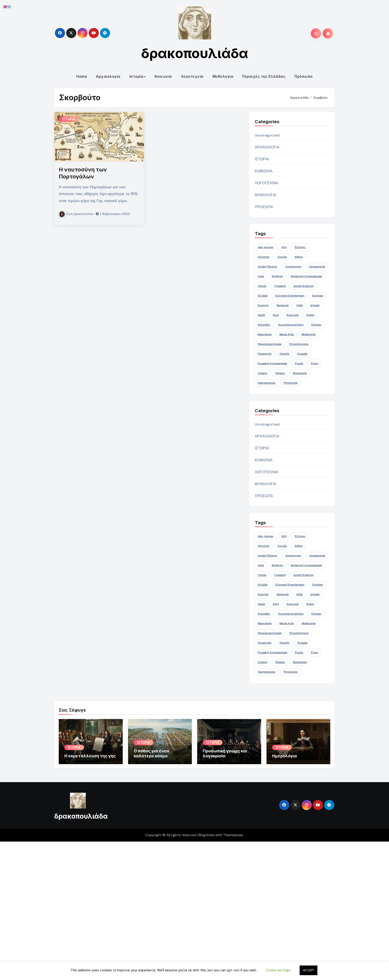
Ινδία (299, 305)
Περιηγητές (265, 354)
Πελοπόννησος (299, 344)
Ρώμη (314, 363)
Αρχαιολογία (108, 76)
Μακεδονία (264, 334)
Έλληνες (300, 247)
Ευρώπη (263, 305)
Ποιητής (284, 354)
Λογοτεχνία (192, 76)
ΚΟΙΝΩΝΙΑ (264, 171)
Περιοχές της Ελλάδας (263, 76)
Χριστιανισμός (267, 383)
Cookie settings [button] (278, 970)
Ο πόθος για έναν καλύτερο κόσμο (151, 753)
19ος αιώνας (266, 247)
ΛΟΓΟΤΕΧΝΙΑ (266, 183)
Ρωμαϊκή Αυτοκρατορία (272, 363)
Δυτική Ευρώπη (304, 286)
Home (81, 76)
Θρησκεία (282, 305)
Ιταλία (261, 315)
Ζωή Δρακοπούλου (80, 214)
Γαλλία (262, 286)
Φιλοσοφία (300, 373)
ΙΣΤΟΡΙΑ (68, 119)
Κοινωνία (163, 76)
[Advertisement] (136, 909)
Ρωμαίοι (302, 354)
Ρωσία (299, 363)
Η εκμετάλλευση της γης (90, 756)
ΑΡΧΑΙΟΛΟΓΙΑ (267, 147)
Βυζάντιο (277, 276)
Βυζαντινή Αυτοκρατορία (306, 276)
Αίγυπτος (264, 257)
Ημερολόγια (284, 756)
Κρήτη (310, 315)
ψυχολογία (290, 383)
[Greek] (9, 6)
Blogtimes (207, 835)
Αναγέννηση (293, 267)
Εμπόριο (317, 296)
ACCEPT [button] (308, 970)
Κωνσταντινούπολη (290, 325)
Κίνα (276, 315)
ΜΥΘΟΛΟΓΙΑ (265, 195)
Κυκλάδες (264, 325)
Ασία (261, 276)
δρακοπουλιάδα (194, 53)
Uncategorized (267, 135)
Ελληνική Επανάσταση (289, 296)
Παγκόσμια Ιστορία (269, 344)
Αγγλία (282, 257)
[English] (5, 6)
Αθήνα (298, 257)
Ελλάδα (262, 296)
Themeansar (233, 835)
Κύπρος (316, 325)
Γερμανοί (280, 286)
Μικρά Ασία (286, 334)
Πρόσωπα (303, 76)
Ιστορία (136, 76)
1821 (284, 247)
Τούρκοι (280, 373)
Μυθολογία (223, 76)
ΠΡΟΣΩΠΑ (264, 207)
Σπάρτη (262, 373)
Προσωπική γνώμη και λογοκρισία (225, 753)
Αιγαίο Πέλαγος (267, 267)
